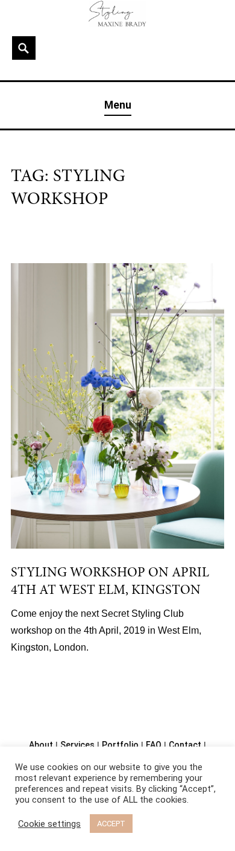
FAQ (153, 745)
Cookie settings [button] (49, 823)
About (41, 745)
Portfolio (120, 745)
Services (77, 745)
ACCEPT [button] (111, 823)
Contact (185, 745)
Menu (117, 105)
